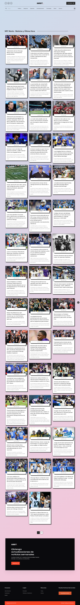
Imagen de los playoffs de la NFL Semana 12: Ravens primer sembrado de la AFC (63, 412)
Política (19, 8)
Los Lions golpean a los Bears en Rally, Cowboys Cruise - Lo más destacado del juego (63, 478)
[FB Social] (6, 3)
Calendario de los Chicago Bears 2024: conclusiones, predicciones (15, 52)
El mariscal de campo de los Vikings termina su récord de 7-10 (39, 184)
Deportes (32, 8)
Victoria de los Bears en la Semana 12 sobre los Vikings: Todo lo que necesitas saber (62, 383)
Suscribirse (70, 3)
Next (42, 532)
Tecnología (48, 8)
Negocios (26, 8)
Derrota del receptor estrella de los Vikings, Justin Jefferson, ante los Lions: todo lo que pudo (63, 285)
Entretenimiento (40, 8)
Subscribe (15, 563)
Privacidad (25, 591)
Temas (42, 591)
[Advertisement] (40, 19)
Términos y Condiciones (27, 593)
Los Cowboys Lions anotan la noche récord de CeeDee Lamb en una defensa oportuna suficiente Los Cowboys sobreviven (39, 253)
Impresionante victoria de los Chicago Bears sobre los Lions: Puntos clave (63, 343)
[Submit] (6, 8)
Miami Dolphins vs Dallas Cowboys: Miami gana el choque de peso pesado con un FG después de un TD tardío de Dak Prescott (16, 285)
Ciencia (60, 8)
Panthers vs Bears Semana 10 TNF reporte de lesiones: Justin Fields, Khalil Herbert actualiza (39, 514)
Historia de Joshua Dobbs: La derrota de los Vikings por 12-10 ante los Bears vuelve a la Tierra (39, 379)
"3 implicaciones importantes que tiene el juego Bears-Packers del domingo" (62, 184)
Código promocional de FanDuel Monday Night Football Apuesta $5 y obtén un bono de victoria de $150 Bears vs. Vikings (39, 412)
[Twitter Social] (8, 3)
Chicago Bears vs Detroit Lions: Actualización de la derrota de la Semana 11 (39, 479)
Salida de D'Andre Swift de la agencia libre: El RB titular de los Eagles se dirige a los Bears (16, 88)
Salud (55, 8)
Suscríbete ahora (65, 593)
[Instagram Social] (11, 3)
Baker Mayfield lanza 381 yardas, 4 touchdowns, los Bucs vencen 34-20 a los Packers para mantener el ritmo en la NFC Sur (16, 316)
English (6, 595)
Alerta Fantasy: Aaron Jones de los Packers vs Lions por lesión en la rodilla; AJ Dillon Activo (39, 443)
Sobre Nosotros (8, 591)
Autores (42, 593)
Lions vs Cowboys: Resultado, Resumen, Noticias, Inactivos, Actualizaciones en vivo (15, 253)
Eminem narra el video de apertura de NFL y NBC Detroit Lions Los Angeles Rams (16, 150)
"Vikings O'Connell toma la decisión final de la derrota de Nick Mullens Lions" (39, 283)
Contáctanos (7, 593)
